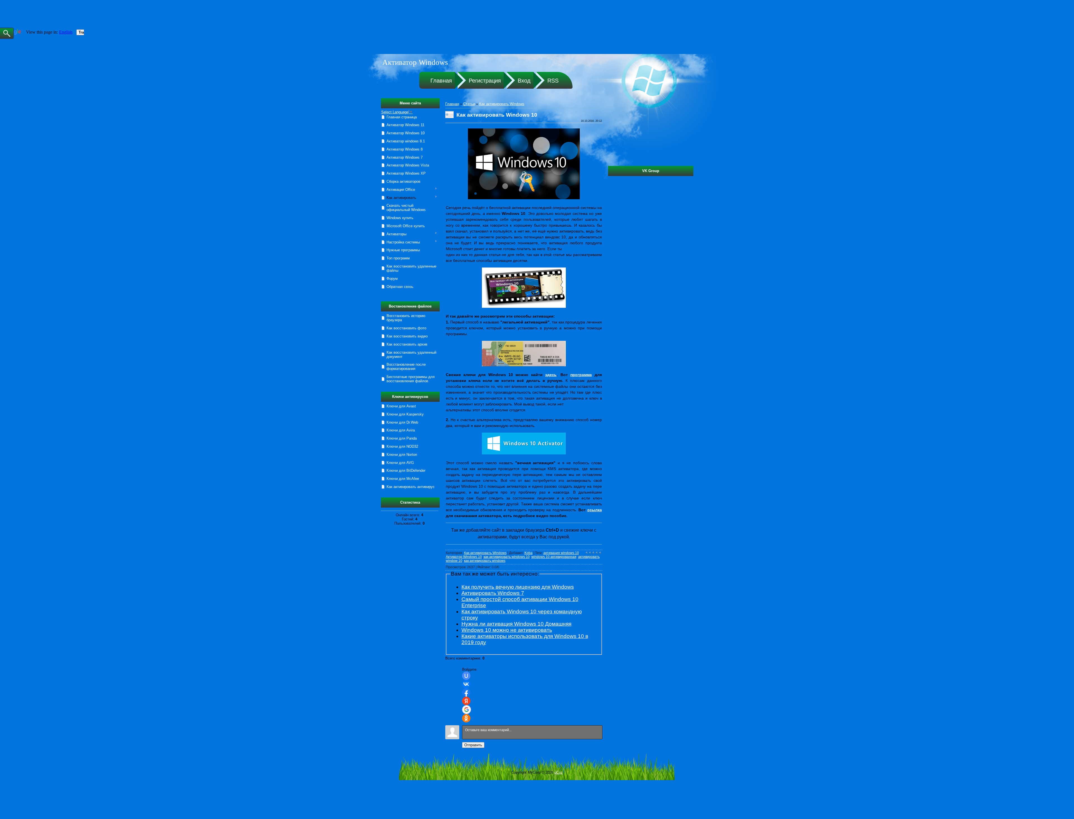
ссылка (594, 510)
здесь (551, 374)
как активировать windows (484, 561)
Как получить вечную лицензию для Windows (517, 587)
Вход (524, 81)
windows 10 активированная (553, 557)
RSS (553, 81)
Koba (528, 553)
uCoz (558, 772)
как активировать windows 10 (507, 557)
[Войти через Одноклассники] (466, 718)
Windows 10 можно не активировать (506, 630)
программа (581, 374)
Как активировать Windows (501, 104)
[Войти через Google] (466, 709)
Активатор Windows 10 (464, 557)
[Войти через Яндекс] (466, 701)
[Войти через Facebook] (466, 692)
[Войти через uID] (466, 676)
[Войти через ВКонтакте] (466, 684)
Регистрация (485, 81)
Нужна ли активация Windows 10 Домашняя (516, 624)
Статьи (469, 104)
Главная (441, 81)
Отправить (473, 745)
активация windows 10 (561, 553)
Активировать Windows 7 (492, 593)
